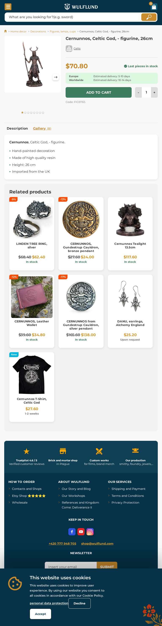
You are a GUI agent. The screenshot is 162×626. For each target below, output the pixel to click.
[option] (32, 65)
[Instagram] (90, 531)
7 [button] (40, 113)
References (70, 502)
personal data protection (49, 603)
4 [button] (31, 113)
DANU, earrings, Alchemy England (130, 323)
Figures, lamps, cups (63, 31)
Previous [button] (9, 77)
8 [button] (43, 113)
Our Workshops (73, 496)
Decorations (38, 31)
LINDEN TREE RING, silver (31, 245)
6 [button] (37, 113)
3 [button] (28, 113)
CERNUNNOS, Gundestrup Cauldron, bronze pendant (81, 247)
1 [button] (22, 113)
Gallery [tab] (42, 128)
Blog (87, 489)
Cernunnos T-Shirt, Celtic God (32, 400)
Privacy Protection (125, 502)
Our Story (69, 489)
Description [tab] (17, 128)
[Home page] (5, 31)
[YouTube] (81, 531)
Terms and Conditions (128, 496)
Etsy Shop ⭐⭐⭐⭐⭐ (29, 496)
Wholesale (19, 502)
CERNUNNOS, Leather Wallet (32, 323)
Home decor (19, 31)
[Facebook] (72, 531)
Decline (79, 603)
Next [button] (56, 77)
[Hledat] (149, 17)
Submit (107, 567)
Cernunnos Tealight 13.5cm (130, 245)
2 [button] (25, 113)
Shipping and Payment (129, 489)
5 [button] (34, 113)
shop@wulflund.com (97, 543)
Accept (40, 614)
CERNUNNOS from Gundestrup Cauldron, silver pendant (81, 324)
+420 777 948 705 (62, 543)
